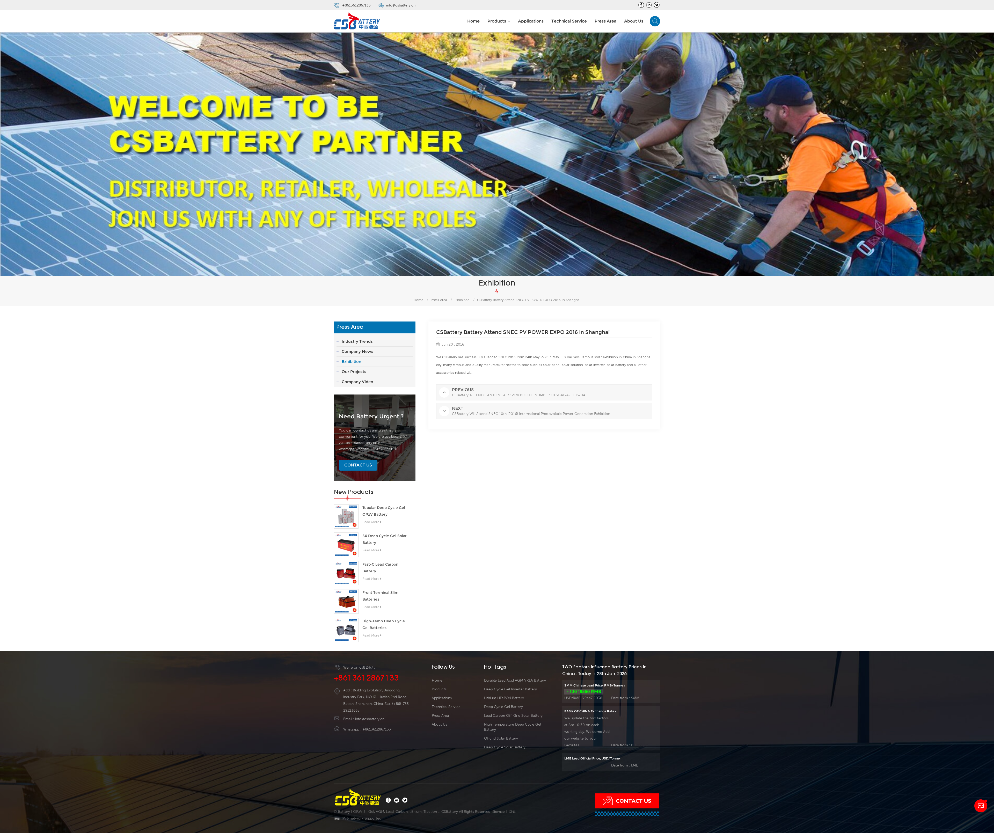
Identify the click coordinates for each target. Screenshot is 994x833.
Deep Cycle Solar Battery (504, 747)
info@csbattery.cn (400, 5)
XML (512, 812)
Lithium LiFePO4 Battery (504, 698)
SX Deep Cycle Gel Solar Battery (384, 539)
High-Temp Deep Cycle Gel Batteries (383, 624)
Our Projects (354, 371)
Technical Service (569, 21)
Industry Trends (357, 341)
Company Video (357, 381)
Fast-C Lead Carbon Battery (380, 567)
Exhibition (462, 300)
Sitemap (498, 812)
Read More (370, 522)
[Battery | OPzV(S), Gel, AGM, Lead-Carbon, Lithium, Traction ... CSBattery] (357, 21)
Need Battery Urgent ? (371, 416)
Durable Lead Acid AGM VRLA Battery (515, 680)
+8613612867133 (356, 5)
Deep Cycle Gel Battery (503, 707)
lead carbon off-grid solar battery (513, 715)
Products (496, 21)
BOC (635, 745)
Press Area (605, 21)
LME (634, 765)
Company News (357, 351)
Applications (531, 21)
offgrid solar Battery (501, 738)
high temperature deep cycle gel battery (512, 727)
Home (473, 21)
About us (633, 21)
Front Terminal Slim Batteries (380, 596)
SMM (635, 698)
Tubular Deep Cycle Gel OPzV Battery (383, 511)
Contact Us (358, 465)
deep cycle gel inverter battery (510, 689)
